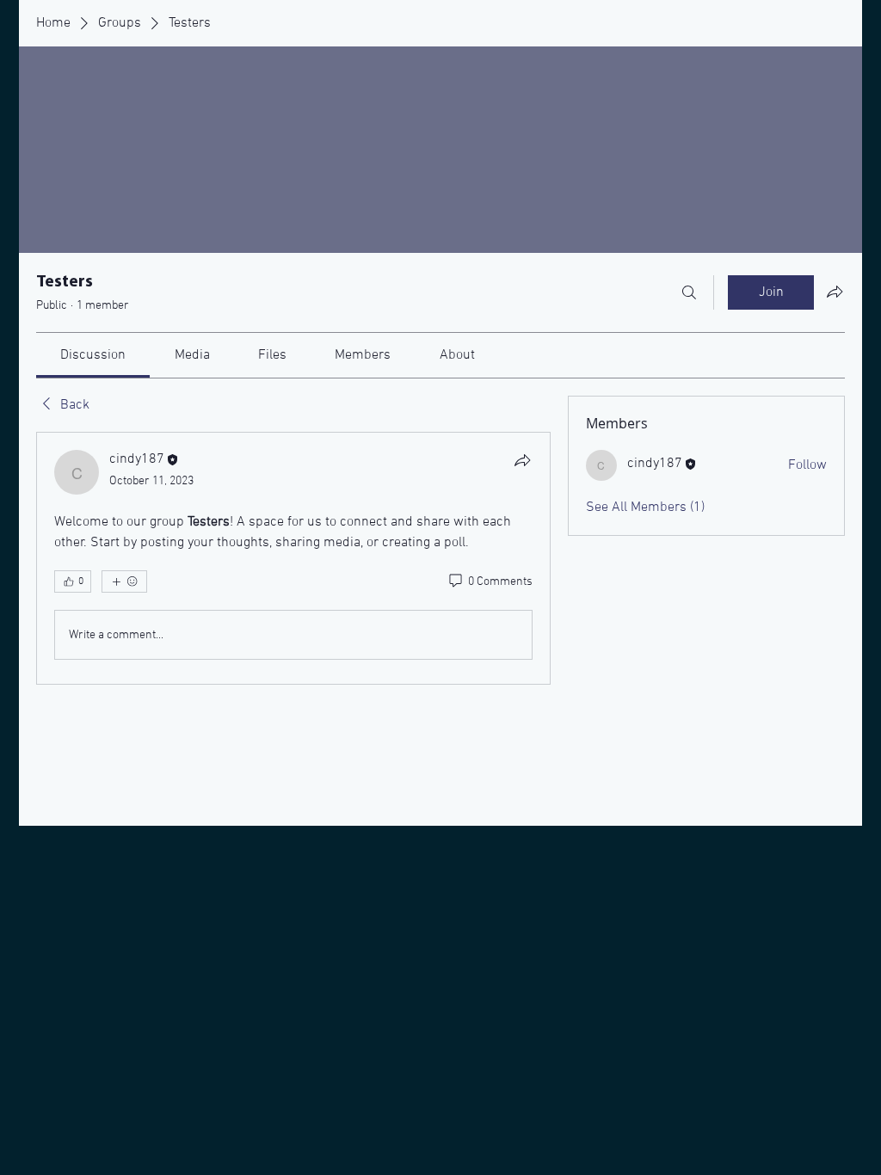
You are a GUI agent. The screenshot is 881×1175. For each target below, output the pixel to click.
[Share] (522, 460)
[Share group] (834, 291)
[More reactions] (124, 581)
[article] (293, 558)
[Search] (689, 292)
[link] (93, 355)
